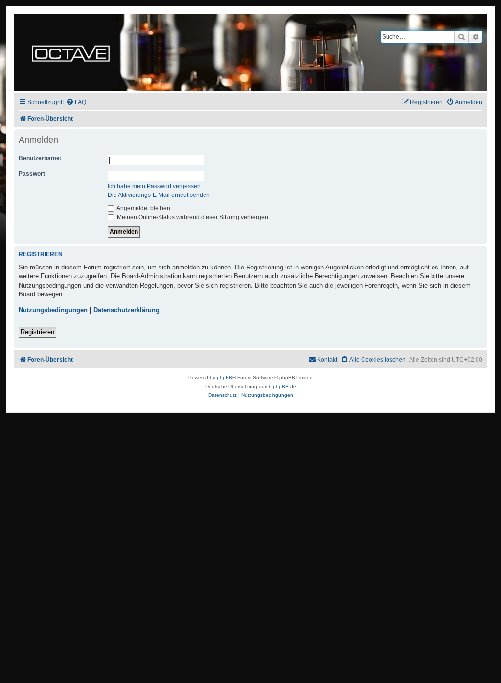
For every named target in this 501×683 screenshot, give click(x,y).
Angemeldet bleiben (142, 208)
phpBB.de (284, 386)
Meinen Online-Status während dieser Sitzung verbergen (191, 217)
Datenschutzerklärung (126, 310)
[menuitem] (76, 102)
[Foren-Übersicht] (70, 52)
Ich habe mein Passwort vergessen (154, 186)
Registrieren (37, 332)
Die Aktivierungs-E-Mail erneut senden (159, 195)
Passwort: (33, 174)
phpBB (224, 377)
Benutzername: (40, 158)
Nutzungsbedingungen (53, 310)
